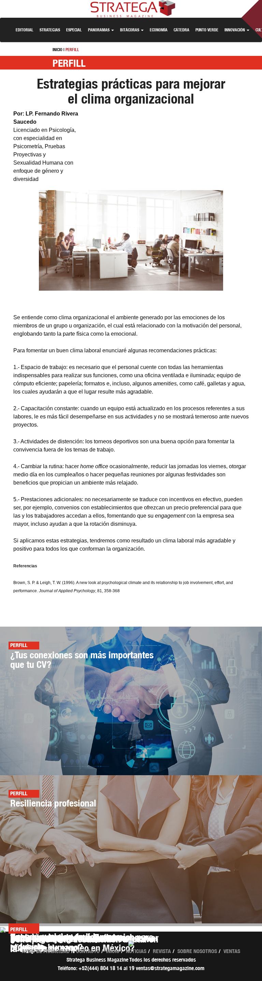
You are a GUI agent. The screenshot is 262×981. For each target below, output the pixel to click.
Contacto (88, 951)
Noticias (136, 951)
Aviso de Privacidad (46, 951)
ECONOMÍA (159, 29)
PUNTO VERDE (206, 29)
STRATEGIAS (50, 29)
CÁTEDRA (181, 29)
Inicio (112, 951)
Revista (162, 951)
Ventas (231, 951)
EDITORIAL (24, 29)
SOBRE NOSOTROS (197, 951)
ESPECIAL (74, 29)
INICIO (57, 49)
